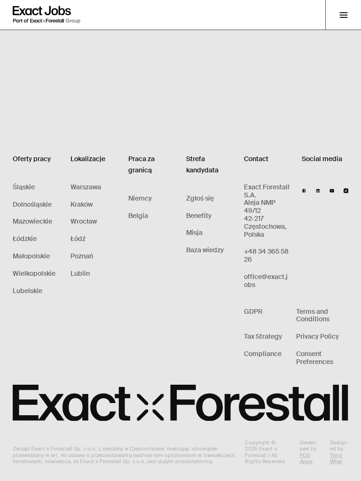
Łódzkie (25, 239)
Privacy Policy (317, 337)
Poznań (82, 256)
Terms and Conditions (313, 316)
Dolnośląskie (32, 205)
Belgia (138, 216)
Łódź (78, 239)
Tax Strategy (263, 337)
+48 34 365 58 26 (266, 256)
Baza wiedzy (205, 250)
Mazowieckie (32, 221)
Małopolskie (31, 256)
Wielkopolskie (34, 274)
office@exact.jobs (266, 281)
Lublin (80, 274)
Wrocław (84, 221)
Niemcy (140, 198)
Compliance (263, 354)
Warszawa (86, 187)
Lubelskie (27, 291)
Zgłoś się (200, 198)
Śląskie (24, 187)
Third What (336, 458)
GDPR (253, 312)
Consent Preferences (314, 358)
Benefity (199, 216)
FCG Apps (306, 458)
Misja (194, 233)
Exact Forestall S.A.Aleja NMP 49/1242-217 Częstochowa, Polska (267, 211)
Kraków (82, 205)
